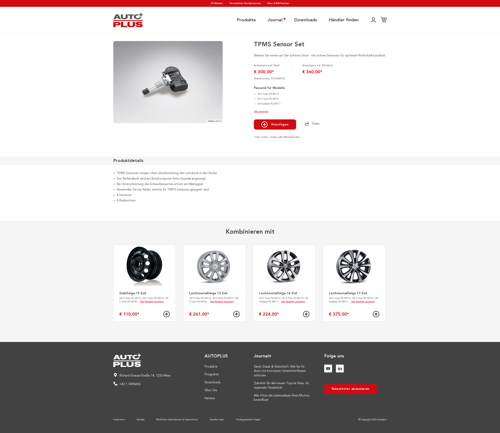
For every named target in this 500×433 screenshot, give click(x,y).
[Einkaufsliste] (383, 20)
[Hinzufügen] (166, 314)
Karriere (209, 398)
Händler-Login (217, 420)
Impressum (119, 420)
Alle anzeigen (261, 111)
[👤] (373, 20)
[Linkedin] (340, 368)
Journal (275, 20)
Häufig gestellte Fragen (248, 420)
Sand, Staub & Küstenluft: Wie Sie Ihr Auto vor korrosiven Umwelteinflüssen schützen (280, 371)
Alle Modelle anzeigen (152, 301)
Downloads (305, 20)
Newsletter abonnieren (350, 389)
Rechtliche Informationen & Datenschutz (177, 420)
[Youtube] (328, 368)
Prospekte (211, 374)
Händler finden (344, 20)
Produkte (246, 20)
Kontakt (141, 420)
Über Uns (210, 390)
